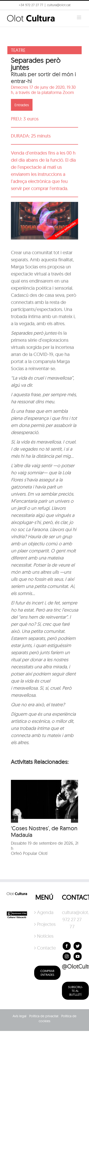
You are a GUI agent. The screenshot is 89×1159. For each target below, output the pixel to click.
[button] (10, 15)
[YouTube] (78, 956)
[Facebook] (67, 946)
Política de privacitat (43, 1016)
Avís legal (19, 1016)
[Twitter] (78, 946)
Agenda (44, 912)
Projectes (44, 924)
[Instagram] (67, 956)
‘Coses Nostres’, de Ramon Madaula (44, 832)
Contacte (44, 948)
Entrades (21, 104)
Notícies (44, 936)
